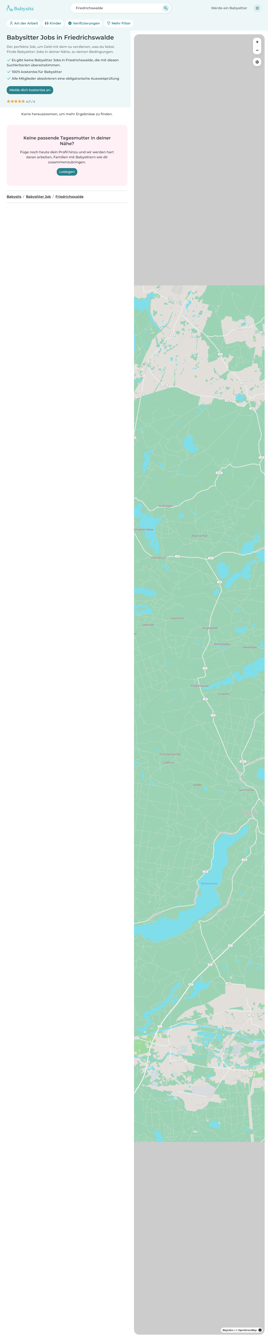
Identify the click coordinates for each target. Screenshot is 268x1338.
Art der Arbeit (25, 23)
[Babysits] (20, 8)
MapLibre (228, 1330)
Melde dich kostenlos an (29, 90)
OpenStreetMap (247, 1330)
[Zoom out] (257, 50)
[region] (199, 684)
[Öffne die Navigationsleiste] (257, 8)
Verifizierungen (86, 23)
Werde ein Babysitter (229, 8)
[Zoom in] (257, 42)
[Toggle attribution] (260, 1330)
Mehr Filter (121, 23)
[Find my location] (257, 62)
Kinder (55, 23)
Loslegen (67, 172)
